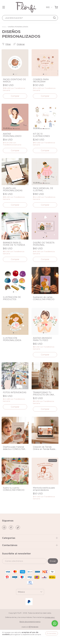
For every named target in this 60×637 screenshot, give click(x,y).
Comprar (15, 96)
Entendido (51, 633)
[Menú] (3, 7)
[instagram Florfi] (4, 527)
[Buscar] (54, 17)
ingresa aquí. (50, 617)
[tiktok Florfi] (18, 527)
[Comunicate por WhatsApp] (55, 623)
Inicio (4, 27)
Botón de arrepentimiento (30, 622)
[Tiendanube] (30, 627)
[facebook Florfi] (11, 527)
